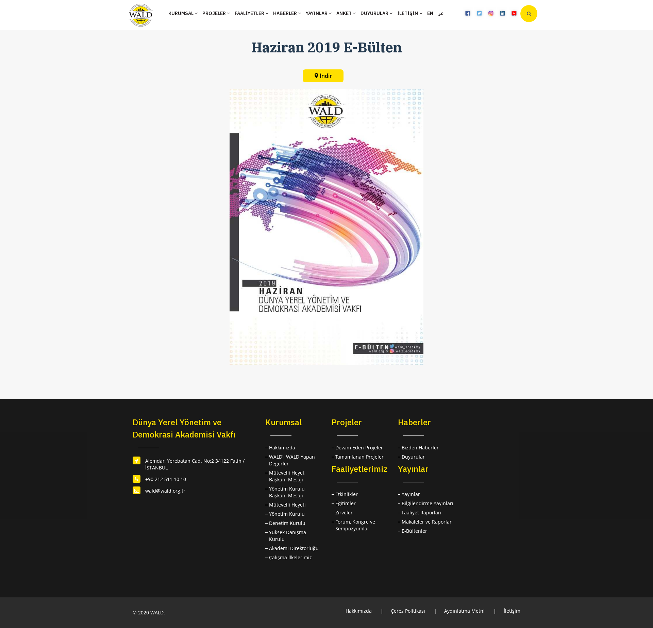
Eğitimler (345, 503)
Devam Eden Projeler (359, 447)
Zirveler (344, 512)
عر (440, 13)
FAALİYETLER (250, 13)
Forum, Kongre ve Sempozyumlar (355, 525)
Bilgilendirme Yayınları (427, 503)
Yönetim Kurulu (287, 514)
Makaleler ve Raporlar (427, 521)
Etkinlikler (346, 494)
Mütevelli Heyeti (287, 504)
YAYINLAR (317, 13)
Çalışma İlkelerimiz (290, 557)
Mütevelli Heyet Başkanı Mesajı (286, 476)
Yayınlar (411, 494)
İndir (326, 76)
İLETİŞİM (408, 13)
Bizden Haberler (420, 447)
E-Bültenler (414, 531)
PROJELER (214, 13)
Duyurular (413, 456)
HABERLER (285, 13)
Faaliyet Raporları (421, 512)
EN (430, 13)
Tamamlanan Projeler (359, 456)
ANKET (344, 13)
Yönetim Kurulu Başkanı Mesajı (287, 492)
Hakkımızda (282, 447)
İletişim (512, 611)
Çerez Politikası (408, 611)
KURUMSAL (181, 13)
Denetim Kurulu (287, 523)
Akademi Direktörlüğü (294, 548)
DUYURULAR (375, 13)
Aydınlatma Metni (464, 611)
